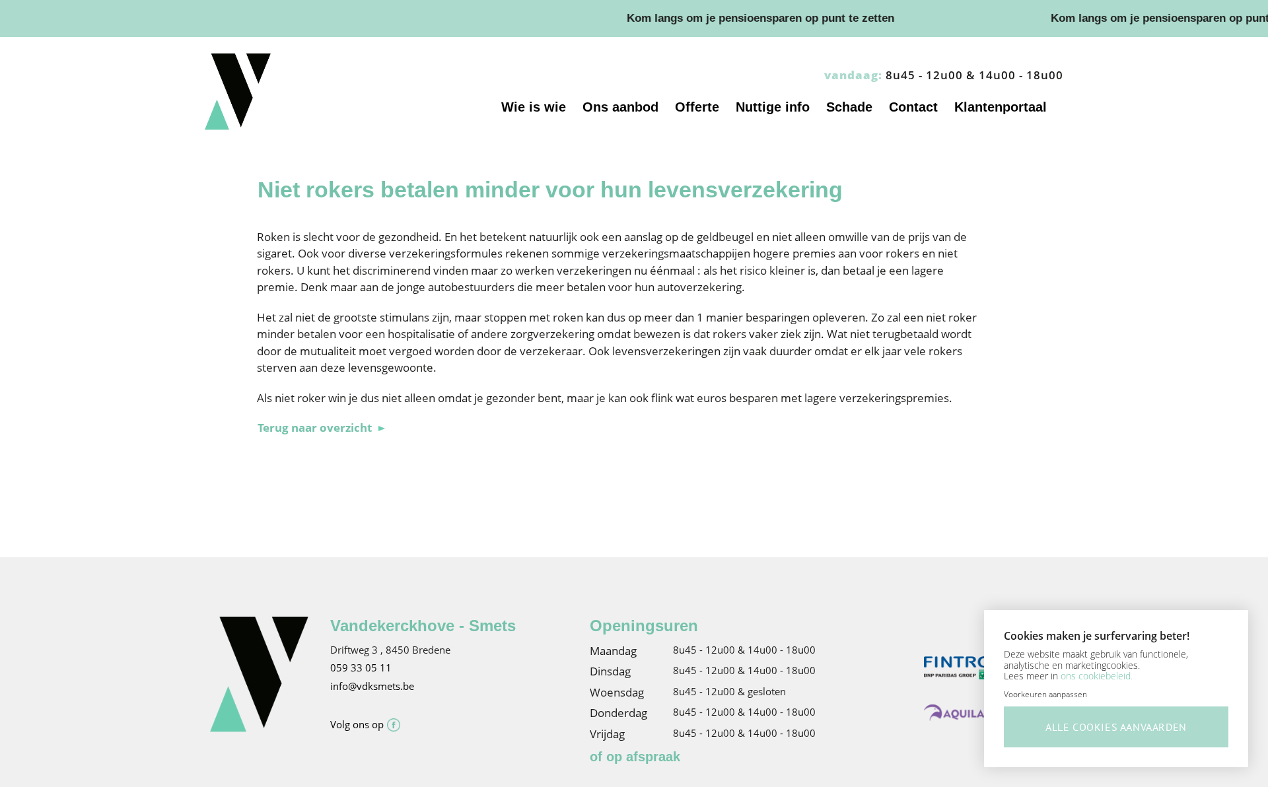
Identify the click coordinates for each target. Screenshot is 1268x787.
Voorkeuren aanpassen (1045, 694)
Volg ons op (357, 724)
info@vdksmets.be (372, 686)
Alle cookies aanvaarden (1116, 727)
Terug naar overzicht (315, 427)
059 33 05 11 (361, 667)
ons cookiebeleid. (1097, 675)
